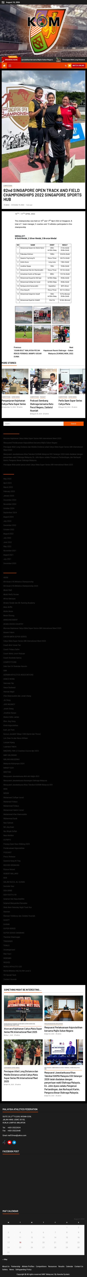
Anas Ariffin (7, 607)
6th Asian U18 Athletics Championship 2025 (20, 586)
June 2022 (7, 542)
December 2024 (9, 500)
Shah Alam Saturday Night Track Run (17, 907)
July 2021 (7, 559)
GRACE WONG (9, 679)
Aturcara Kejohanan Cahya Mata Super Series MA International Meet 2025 (32, 438)
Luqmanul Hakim (9, 747)
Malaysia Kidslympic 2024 (13, 764)
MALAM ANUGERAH (11, 759)
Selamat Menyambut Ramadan (15, 903)
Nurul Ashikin (8, 835)
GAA (5, 670)
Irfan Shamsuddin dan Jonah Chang (17, 696)
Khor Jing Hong (9, 721)
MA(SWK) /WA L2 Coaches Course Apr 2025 (21, 751)
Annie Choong (8, 615)
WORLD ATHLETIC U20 (12, 967)
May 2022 (7, 546)
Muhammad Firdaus (11, 806)
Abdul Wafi (7, 590)
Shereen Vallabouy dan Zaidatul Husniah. (19, 916)
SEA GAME (7, 890)
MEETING (7, 772)
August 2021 (8, 555)
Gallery (5, 1269)
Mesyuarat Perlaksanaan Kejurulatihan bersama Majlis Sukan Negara (30, 443)
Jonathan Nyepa (9, 713)
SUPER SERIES (16, 397)
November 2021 (9, 551)
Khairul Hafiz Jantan (11, 717)
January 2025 (8, 496)
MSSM (6, 793)
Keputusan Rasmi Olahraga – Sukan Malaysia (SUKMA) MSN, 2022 (58, 350)
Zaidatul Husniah (10, 979)
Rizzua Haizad (9, 869)
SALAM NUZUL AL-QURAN (14, 882)
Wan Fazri (7, 954)
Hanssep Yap (8, 683)
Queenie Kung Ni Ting (11, 861)
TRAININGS (8, 941)
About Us (6, 1266)
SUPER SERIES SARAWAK (13, 933)
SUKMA (6, 924)
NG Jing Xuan (8, 827)
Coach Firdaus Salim (11, 649)
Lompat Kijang (9, 742)
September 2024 (10, 513)
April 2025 (7, 483)
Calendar (69, 1266)
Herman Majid (8, 692)
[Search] (65, 65)
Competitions (41, 1266)
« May (5, 1259)
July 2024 (7, 521)
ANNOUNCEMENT (10, 620)
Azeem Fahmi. (9, 632)
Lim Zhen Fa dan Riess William (15, 738)
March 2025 (8, 487)
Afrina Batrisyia (9, 599)
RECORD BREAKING (11, 865)
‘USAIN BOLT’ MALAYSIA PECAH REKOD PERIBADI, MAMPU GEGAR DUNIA (28, 352)
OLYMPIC (7, 840)
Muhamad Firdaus (10, 802)
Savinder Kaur (8, 886)
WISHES (6, 962)
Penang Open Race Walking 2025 (16, 844)
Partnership (15, 1266)
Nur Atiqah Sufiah (10, 831)
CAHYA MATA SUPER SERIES (15, 637)
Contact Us (79, 1266)
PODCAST (43, 397)
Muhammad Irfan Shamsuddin (15, 814)
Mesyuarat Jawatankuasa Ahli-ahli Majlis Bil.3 (21, 776)
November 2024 (9, 504)
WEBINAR (7, 958)
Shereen (6, 912)
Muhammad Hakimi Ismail (13, 810)
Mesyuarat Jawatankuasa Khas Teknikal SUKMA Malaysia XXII (28, 785)
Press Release (9, 857)
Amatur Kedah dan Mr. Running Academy (19, 603)
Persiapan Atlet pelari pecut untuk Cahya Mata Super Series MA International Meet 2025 (38, 465)
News (11, 1269)
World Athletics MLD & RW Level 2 (17, 971)
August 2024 (8, 517)
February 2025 (9, 491)
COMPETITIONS (7, 185)
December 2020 (9, 563)
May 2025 (7, 479)
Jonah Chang (8, 709)
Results (61, 1266)
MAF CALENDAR (10, 755)
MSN (5, 789)
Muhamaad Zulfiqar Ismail (13, 797)
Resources (52, 1266)
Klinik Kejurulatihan (10, 725)
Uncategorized (9, 950)
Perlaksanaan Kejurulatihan (13, 848)
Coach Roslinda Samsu (12, 658)
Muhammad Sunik (10, 818)
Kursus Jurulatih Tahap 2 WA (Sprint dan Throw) (22, 734)
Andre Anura (8, 611)
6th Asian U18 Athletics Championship (18, 582)
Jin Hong (6, 700)
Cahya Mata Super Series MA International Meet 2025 (24, 641)
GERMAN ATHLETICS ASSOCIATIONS (18, 675)
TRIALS (6, 945)
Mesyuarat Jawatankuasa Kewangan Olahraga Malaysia (25, 780)
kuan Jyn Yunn (8, 730)
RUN (5, 878)
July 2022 (7, 538)
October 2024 (8, 508)
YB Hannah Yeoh (9, 975)
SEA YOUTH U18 (9, 895)
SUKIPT (6, 920)
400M (5, 577)
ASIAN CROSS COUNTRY (13, 624)
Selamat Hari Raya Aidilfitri (13, 899)
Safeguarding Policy (23, 1269)
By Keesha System (62, 1274)
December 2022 (9, 525)
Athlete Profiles (28, 1266)
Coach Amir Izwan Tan (12, 645)
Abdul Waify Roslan (11, 594)
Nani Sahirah (8, 823)
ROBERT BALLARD (10, 874)
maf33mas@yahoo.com (17, 1135)
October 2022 (8, 529)
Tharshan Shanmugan (11, 937)
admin (7, 205)
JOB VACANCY (9, 704)
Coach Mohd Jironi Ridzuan (14, 654)
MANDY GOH (8, 768)
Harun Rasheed (9, 687)
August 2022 (8, 534)
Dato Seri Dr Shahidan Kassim (15, 666)
